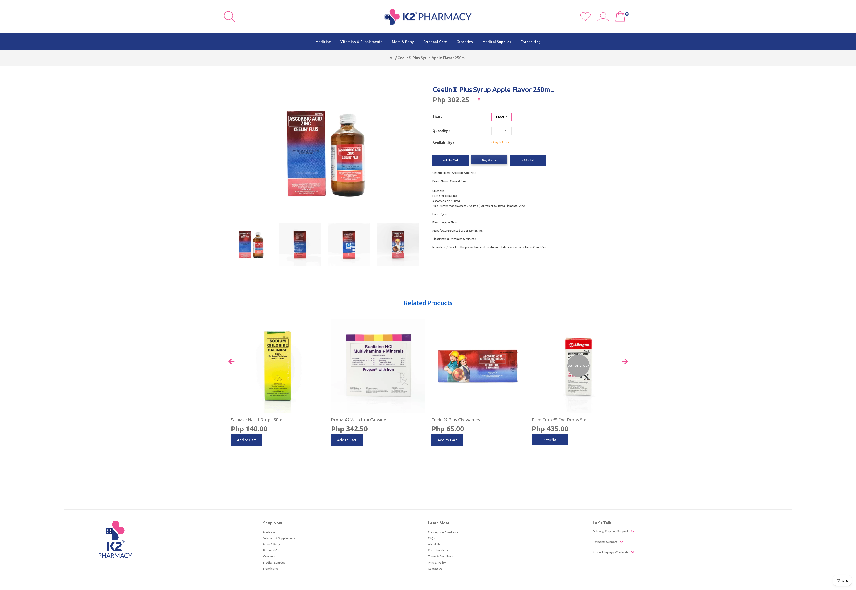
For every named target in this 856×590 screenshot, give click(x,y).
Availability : (443, 143)
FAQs (431, 538)
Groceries (269, 556)
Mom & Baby (271, 544)
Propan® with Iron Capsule (358, 419)
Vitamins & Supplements (279, 538)
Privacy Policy (437, 562)
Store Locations (438, 550)
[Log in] (604, 19)
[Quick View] (621, 319)
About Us (434, 544)
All (392, 58)
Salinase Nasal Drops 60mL (258, 419)
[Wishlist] (588, 19)
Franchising (270, 568)
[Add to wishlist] (320, 323)
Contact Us (435, 568)
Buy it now (489, 160)
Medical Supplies (274, 562)
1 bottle (501, 116)
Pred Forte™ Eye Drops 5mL (560, 419)
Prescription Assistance (443, 532)
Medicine (269, 532)
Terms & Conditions (441, 556)
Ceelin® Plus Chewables (455, 419)
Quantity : (441, 131)
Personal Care (272, 550)
